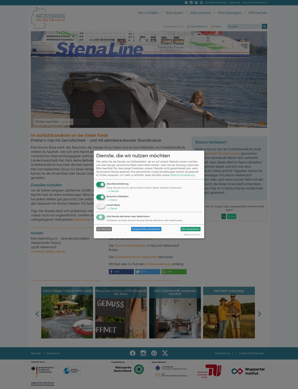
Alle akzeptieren (190, 229)
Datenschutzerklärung (182, 175)
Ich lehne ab (104, 229)
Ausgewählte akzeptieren (146, 229)
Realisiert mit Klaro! (192, 234)
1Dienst (112, 199)
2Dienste (113, 191)
